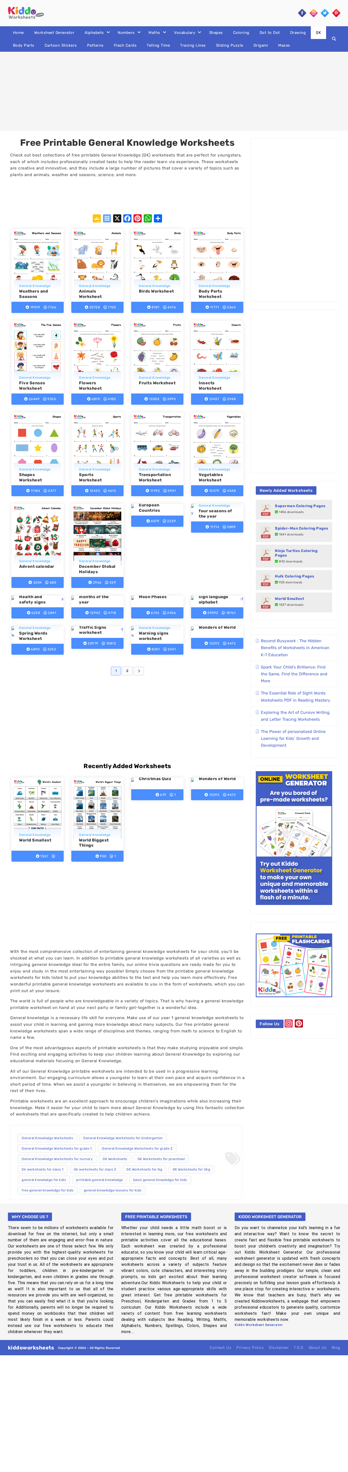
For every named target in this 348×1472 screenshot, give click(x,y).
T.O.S (298, 1347)
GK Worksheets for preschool (161, 1159)
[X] (117, 219)
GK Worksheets (115, 1159)
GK (318, 32)
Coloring (241, 32)
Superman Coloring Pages (300, 506)
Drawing (298, 32)
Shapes (216, 32)
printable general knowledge (99, 1180)
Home (18, 32)
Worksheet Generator (54, 32)
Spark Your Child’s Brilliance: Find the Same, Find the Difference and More (294, 674)
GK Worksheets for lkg (144, 1169)
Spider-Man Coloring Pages (301, 528)
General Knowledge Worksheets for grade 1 (57, 1148)
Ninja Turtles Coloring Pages (296, 553)
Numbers (126, 32)
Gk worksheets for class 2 (95, 1169)
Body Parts (23, 45)
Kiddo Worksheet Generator (259, 1325)
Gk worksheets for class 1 (43, 1169)
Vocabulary (184, 32)
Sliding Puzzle (229, 45)
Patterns (95, 45)
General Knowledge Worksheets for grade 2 (137, 1148)
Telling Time (158, 45)
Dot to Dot (270, 32)
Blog (336, 1347)
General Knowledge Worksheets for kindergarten (123, 1138)
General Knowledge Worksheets (47, 1138)
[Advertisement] (174, 91)
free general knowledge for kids (48, 1190)
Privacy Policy (250, 1347)
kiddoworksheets (31, 1348)
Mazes (284, 45)
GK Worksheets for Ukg (191, 1169)
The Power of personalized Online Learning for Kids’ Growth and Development (293, 738)
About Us (318, 1347)
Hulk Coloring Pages (294, 576)
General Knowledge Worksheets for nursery (57, 1159)
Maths (154, 32)
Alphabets (94, 32)
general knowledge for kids (44, 1180)
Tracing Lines (193, 45)
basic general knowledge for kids (160, 1180)
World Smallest (289, 598)
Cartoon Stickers (61, 45)
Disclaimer (279, 1347)
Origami (260, 45)
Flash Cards (125, 45)
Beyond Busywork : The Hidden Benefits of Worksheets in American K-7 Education (295, 647)
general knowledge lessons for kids (113, 1190)
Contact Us (220, 1347)
